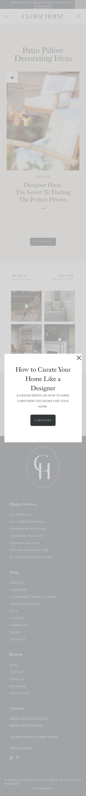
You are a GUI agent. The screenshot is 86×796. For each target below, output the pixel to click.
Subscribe (43, 420)
